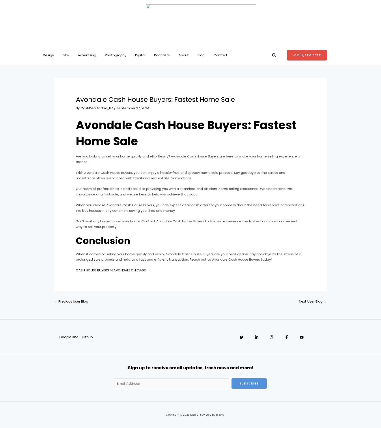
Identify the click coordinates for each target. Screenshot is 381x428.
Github (87, 337)
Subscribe (249, 383)
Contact (220, 55)
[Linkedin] (257, 337)
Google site (68, 337)
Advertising (87, 55)
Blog (201, 55)
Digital (140, 55)
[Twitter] (242, 337)
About (184, 55)
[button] (274, 55)
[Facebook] (287, 337)
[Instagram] (272, 337)
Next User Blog (313, 301)
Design (48, 55)
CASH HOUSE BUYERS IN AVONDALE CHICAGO (111, 270)
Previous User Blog (71, 301)
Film (66, 55)
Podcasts (162, 55)
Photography (115, 55)
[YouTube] (302, 337)
